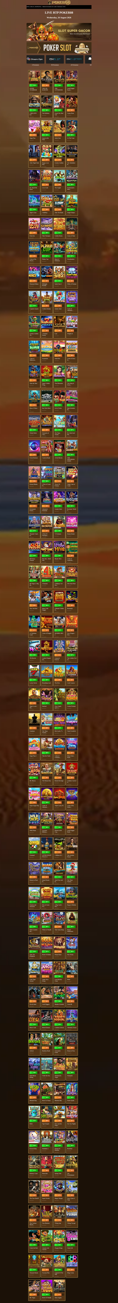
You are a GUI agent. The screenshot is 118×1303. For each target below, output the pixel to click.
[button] (90, 58)
